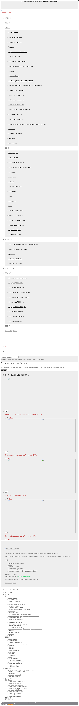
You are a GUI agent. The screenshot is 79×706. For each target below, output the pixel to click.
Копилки (11, 196)
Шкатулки (12, 177)
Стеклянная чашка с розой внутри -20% (21, 455)
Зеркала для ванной (15, 259)
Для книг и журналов (15, 211)
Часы (10, 206)
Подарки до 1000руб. (16, 302)
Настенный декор (14, 235)
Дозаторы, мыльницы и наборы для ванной (23, 244)
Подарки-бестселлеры (16, 316)
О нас (10, 565)
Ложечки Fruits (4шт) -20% (15, 495)
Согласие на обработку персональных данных (22, 570)
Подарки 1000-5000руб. (17, 307)
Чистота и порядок (15, 134)
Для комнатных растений (17, 220)
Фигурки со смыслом (15, 215)
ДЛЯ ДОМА (9, 268)
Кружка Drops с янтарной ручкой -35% (20, 536)
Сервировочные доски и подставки (20, 66)
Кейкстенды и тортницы (16, 100)
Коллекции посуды (15, 37)
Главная (4, 370)
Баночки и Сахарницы (16, 105)
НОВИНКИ (9, 18)
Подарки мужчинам (15, 321)
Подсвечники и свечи (16, 162)
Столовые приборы (15, 114)
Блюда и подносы (14, 57)
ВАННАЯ (8, 239)
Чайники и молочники (16, 90)
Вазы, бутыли (13, 158)
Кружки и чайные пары (16, 95)
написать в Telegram (24, 576)
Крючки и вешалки (15, 263)
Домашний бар (13, 76)
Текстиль (11, 138)
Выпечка (11, 129)
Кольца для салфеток (15, 119)
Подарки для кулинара (16, 287)
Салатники (12, 71)
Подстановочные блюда (17, 61)
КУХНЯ (7, 28)
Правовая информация (15, 568)
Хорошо (10, 704)
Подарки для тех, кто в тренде (19, 297)
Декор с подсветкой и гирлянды (19, 167)
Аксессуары (12, 143)
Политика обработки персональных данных (22, 571)
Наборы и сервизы (14, 42)
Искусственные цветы (16, 225)
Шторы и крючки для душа (17, 249)
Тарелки (11, 47)
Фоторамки (12, 201)
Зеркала (11, 182)
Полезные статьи (13, 566)
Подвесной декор (14, 230)
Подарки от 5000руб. (16, 312)
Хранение (11, 254)
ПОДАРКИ (9, 273)
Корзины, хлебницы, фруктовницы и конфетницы (25, 85)
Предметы (12, 191)
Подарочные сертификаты (17, 278)
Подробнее (4, 704)
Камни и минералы (14, 186)
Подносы (11, 172)
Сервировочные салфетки (17, 52)
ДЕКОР (8, 148)
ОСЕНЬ (8, 23)
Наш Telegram (10, 583)
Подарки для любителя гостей (19, 292)
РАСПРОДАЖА (11, 331)
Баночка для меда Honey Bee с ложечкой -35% (23, 414)
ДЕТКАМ (8, 326)
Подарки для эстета (15, 283)
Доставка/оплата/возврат (16, 563)
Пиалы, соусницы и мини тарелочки (20, 81)
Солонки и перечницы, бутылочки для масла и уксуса (27, 124)
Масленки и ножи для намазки (19, 109)
